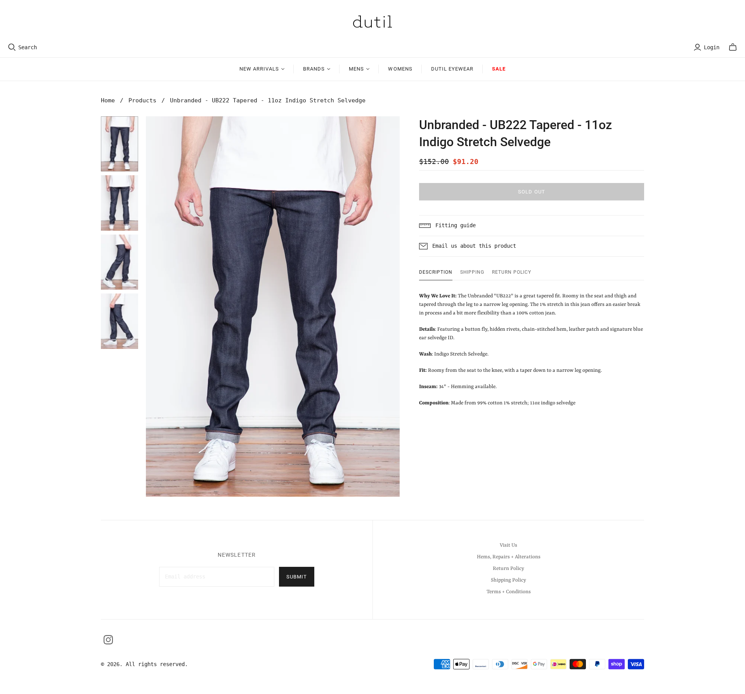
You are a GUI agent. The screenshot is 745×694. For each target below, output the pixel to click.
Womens (400, 69)
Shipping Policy (508, 580)
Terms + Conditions (509, 592)
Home (108, 100)
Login (711, 47)
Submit (296, 577)
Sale (499, 69)
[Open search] (12, 47)
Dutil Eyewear (452, 69)
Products (142, 100)
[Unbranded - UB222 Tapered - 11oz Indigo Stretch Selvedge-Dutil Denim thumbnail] (119, 144)
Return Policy (511, 272)
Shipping (472, 272)
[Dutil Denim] (372, 22)
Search (27, 47)
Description (435, 272)
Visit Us (508, 545)
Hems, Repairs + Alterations (509, 557)
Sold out (531, 192)
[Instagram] (108, 639)
